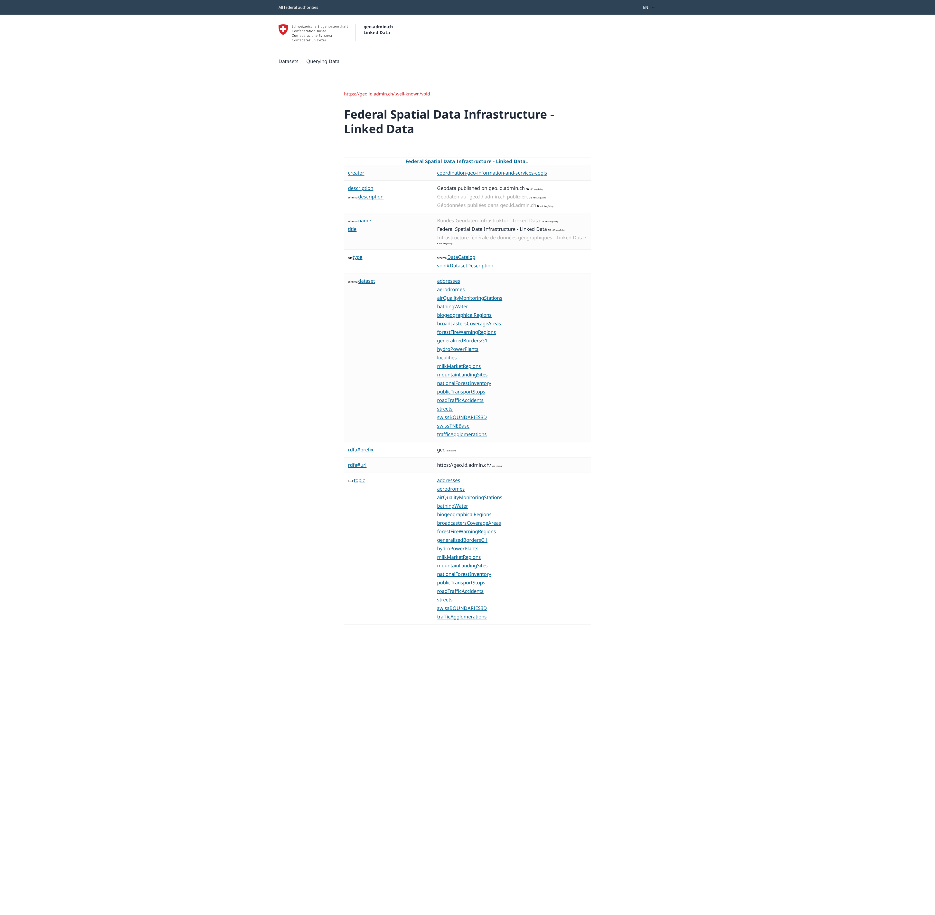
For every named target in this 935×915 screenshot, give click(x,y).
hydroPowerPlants (457, 349)
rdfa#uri (357, 465)
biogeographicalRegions (464, 315)
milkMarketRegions (459, 366)
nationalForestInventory (464, 383)
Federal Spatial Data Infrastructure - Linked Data (465, 161)
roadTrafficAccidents (460, 400)
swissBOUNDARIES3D (462, 417)
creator (356, 172)
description (360, 188)
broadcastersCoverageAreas (469, 323)
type (357, 257)
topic (359, 480)
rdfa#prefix (361, 449)
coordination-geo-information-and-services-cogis (492, 172)
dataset (366, 281)
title (352, 229)
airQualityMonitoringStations (469, 298)
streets (445, 408)
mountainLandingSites (462, 374)
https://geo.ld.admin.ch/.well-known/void (387, 94)
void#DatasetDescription (465, 265)
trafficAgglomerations (462, 434)
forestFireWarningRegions (466, 332)
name (364, 220)
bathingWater (452, 306)
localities (447, 357)
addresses (448, 281)
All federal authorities (298, 7)
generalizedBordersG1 (462, 340)
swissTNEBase (453, 425)
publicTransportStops (461, 391)
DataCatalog (461, 257)
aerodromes (451, 289)
